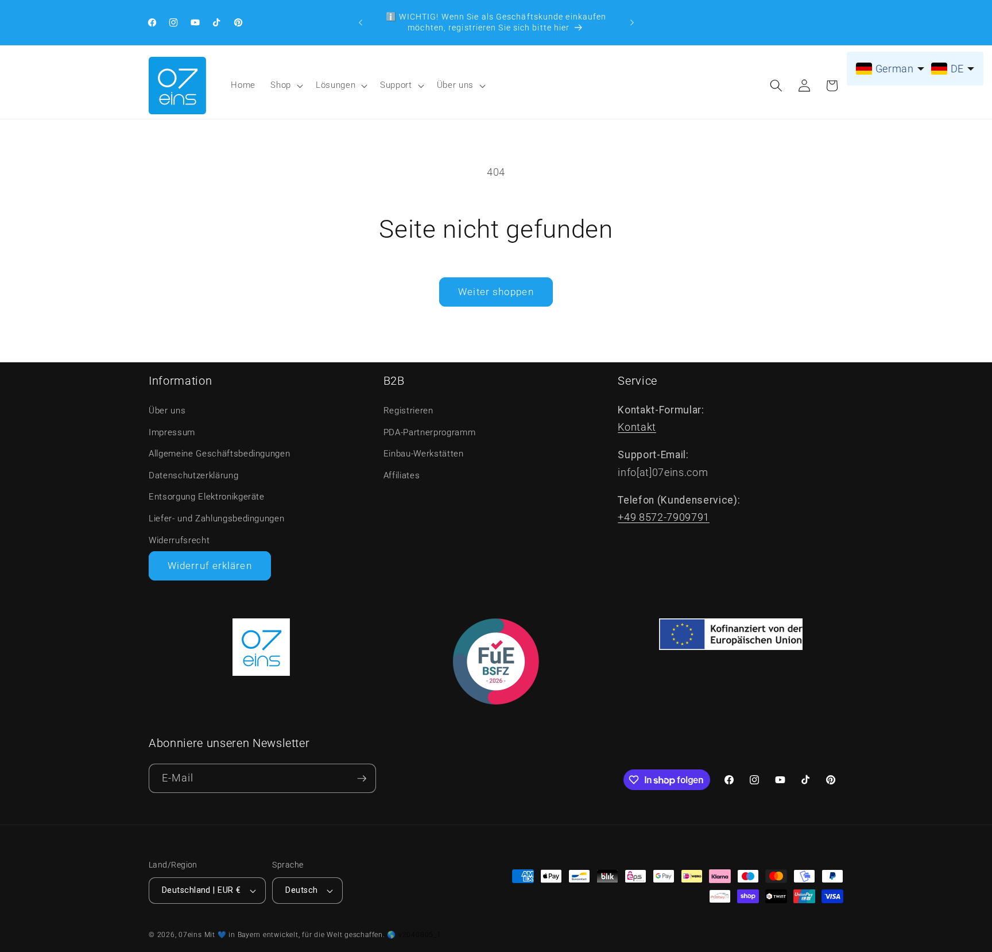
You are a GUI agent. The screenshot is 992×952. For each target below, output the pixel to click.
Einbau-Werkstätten (423, 453)
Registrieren (408, 410)
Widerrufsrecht (179, 540)
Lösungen (335, 85)
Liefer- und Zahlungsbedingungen (216, 518)
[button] (285, 85)
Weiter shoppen (495, 292)
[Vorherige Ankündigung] (360, 22)
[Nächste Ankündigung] (632, 22)
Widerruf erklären (210, 565)
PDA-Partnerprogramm (429, 432)
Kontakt (637, 427)
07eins (190, 935)
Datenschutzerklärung (193, 475)
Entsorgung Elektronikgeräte (207, 497)
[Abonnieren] (361, 778)
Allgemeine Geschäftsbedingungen (219, 453)
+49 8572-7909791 (664, 517)
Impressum (172, 432)
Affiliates (401, 475)
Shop (280, 85)
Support (396, 85)
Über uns (455, 85)
